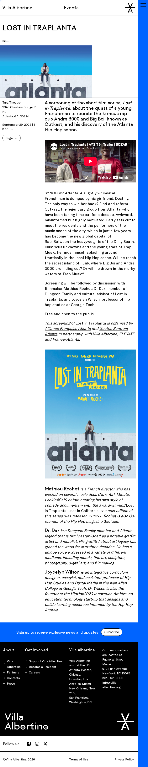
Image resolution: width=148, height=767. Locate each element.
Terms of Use (78, 759)
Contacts (13, 678)
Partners (13, 672)
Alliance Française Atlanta (68, 328)
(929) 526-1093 (112, 678)
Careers (34, 672)
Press (11, 683)
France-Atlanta (65, 339)
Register (12, 138)
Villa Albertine (17, 7)
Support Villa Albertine (45, 661)
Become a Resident (42, 666)
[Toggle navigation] (143, 5)
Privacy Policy (124, 759)
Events (71, 7)
